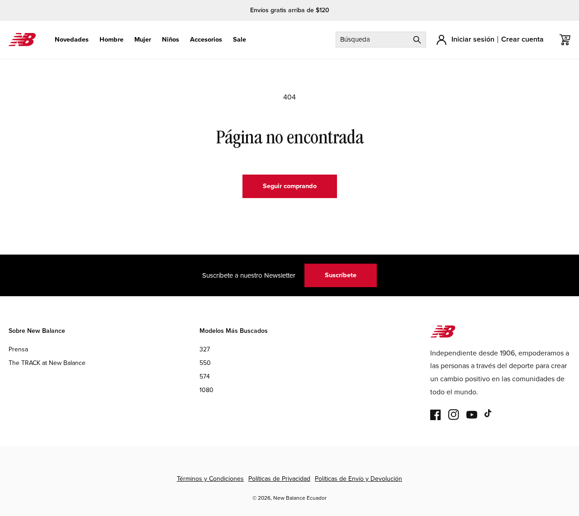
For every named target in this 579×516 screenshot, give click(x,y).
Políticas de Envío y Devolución (358, 478)
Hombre (111, 39)
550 (205, 363)
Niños (170, 39)
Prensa (18, 349)
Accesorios (206, 39)
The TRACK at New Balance (47, 363)
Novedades (72, 39)
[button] (71, 39)
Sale (239, 39)
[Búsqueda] (417, 39)
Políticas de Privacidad (279, 478)
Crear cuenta (522, 39)
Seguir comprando (290, 186)
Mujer (142, 39)
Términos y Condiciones (210, 478)
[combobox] (381, 39)
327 (204, 349)
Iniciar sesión (472, 39)
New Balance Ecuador (300, 498)
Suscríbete (340, 275)
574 (204, 377)
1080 (206, 390)
